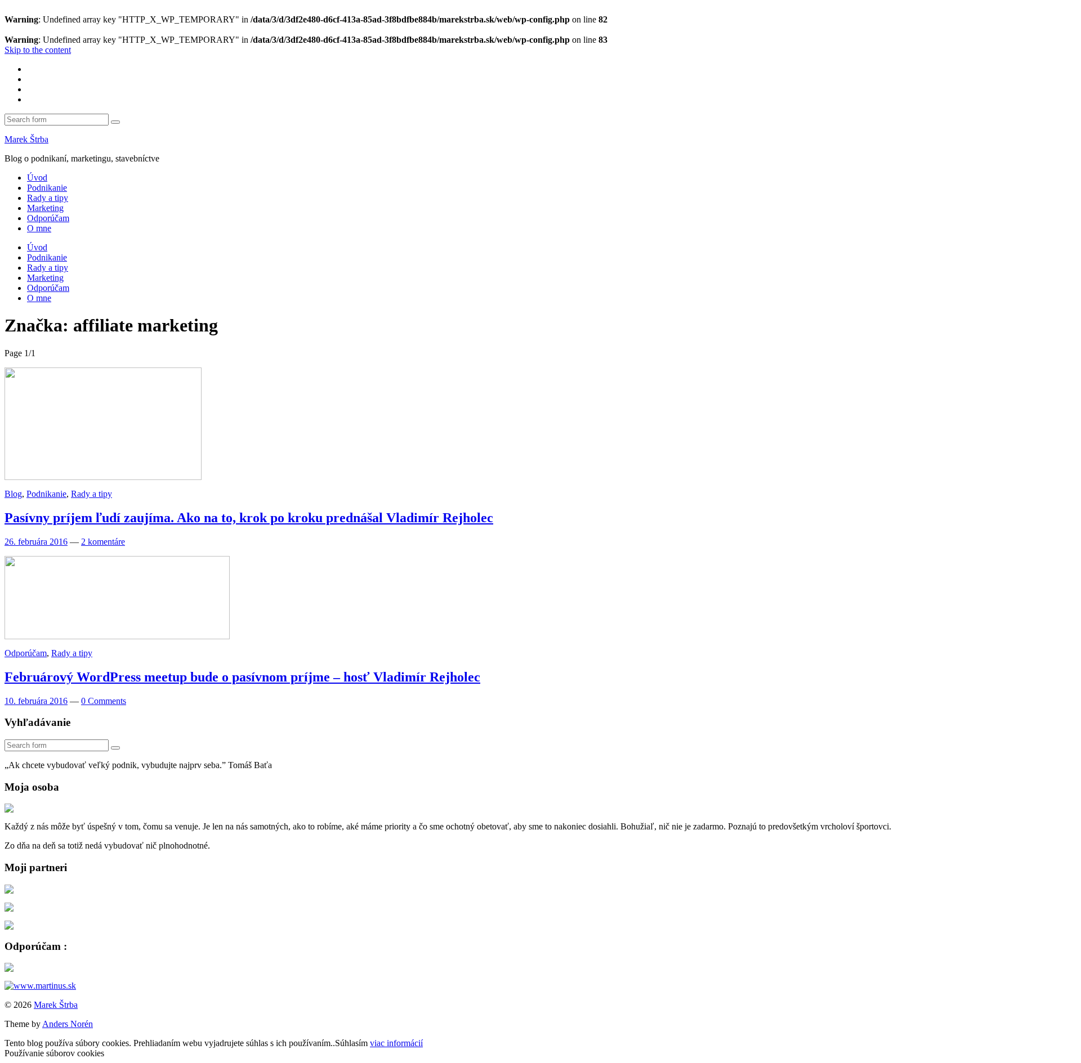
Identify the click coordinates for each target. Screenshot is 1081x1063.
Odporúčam (48, 218)
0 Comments (103, 701)
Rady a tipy (47, 198)
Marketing (45, 208)
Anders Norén (67, 1024)
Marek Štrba (26, 139)
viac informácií (396, 1043)
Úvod (37, 177)
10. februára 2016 (36, 701)
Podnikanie (47, 187)
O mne (39, 228)
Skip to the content (38, 50)
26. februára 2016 (36, 541)
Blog (13, 494)
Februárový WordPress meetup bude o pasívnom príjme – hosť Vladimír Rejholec (242, 677)
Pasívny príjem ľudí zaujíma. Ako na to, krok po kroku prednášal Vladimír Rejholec (249, 517)
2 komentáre (103, 541)
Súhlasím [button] (351, 1043)
